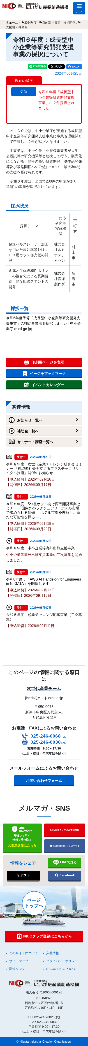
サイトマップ (18, 961)
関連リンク (17, 969)
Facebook (67, 875)
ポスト (25, 875)
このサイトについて (23, 953)
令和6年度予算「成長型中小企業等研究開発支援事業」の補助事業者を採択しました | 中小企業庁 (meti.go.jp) (43, 323)
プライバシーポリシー (62, 961)
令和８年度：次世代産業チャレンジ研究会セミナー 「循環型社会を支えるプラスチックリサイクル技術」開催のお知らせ (44, 468)
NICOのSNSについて (61, 969)
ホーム (13, 22)
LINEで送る (68, 862)
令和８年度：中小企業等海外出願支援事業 (40, 548)
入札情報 (52, 953)
